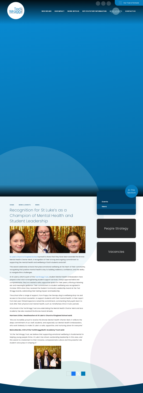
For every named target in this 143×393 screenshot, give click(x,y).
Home (12, 205)
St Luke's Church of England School (23, 257)
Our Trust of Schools (131, 3)
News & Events (25, 205)
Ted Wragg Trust (42, 277)
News (37, 205)
